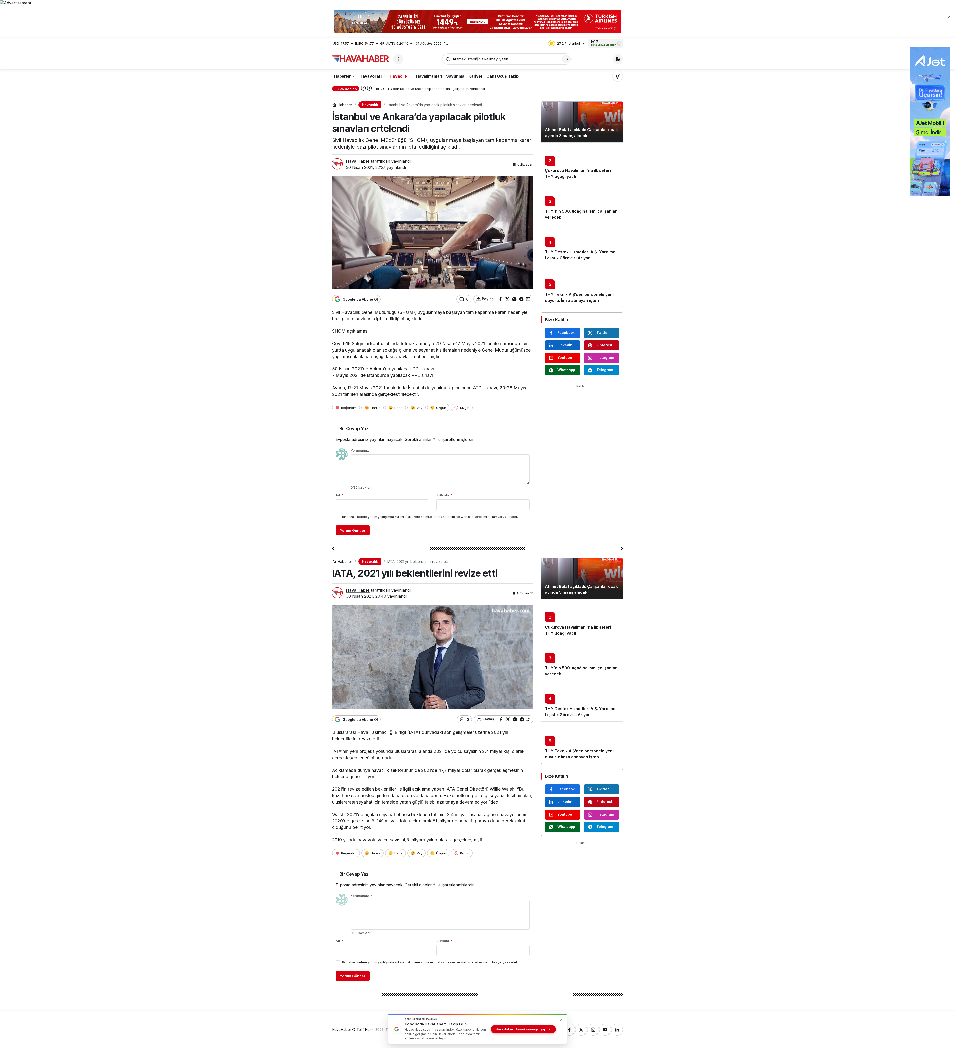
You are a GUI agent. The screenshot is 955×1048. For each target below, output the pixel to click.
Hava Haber (358, 161)
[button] (618, 59)
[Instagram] (593, 1030)
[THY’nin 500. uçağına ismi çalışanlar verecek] (582, 203)
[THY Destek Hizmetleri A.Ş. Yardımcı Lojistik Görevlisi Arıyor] (582, 244)
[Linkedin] (617, 1030)
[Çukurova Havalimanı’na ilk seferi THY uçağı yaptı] (582, 162)
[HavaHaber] (360, 58)
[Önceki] (363, 88)
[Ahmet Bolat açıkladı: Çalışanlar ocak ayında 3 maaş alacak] (582, 122)
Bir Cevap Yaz (353, 428)
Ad (339, 495)
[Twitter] (581, 1030)
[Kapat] (949, 17)
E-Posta (444, 495)
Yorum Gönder (352, 530)
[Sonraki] (369, 88)
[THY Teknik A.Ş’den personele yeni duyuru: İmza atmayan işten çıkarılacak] (582, 286)
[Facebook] (569, 1030)
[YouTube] (605, 1030)
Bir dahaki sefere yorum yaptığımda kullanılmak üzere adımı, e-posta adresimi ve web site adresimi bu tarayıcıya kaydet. (430, 517)
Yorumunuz (361, 450)
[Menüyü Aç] (398, 59)
